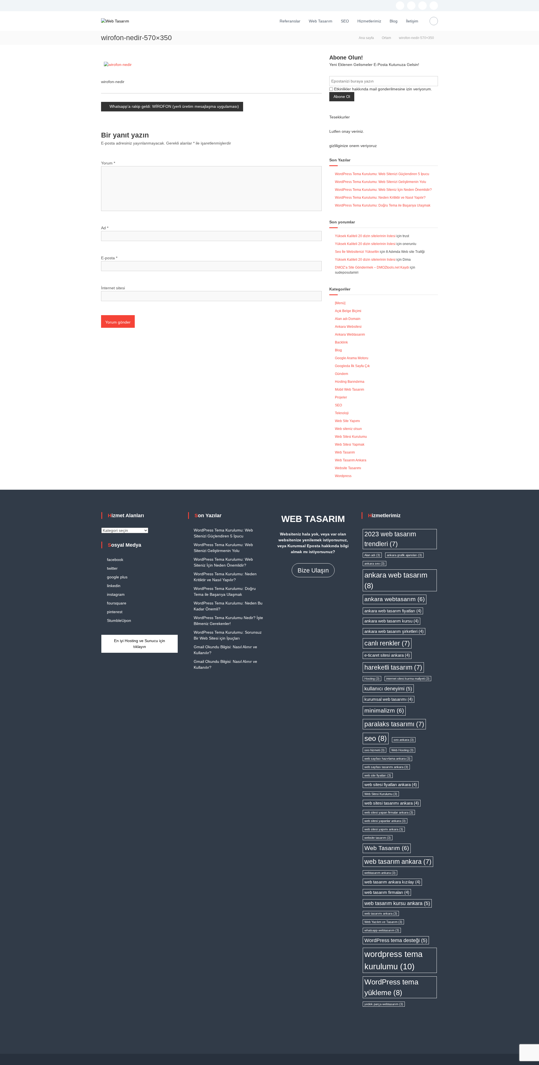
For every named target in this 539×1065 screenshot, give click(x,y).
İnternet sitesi (113, 288)
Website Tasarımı (348, 468)
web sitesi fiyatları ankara (390, 784)
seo (375, 738)
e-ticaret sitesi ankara (387, 655)
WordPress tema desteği (395, 940)
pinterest (114, 612)
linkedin (113, 585)
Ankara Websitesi (348, 327)
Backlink (341, 342)
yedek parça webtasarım (383, 1004)
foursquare (116, 603)
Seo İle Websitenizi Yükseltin (357, 252)
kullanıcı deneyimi (388, 688)
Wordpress (343, 476)
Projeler (341, 397)
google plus (117, 577)
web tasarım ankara (397, 861)
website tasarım (377, 837)
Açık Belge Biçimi (348, 311)
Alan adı (372, 555)
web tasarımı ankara (380, 913)
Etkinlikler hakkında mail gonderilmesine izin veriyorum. (382, 89)
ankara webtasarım (394, 599)
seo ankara (404, 739)
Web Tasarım (320, 21)
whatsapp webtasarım (381, 930)
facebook (115, 559)
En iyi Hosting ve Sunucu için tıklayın (139, 643)
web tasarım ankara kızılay (392, 882)
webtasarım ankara (380, 872)
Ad (104, 228)
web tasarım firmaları (386, 892)
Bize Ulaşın (313, 570)
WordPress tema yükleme (391, 987)
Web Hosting (402, 750)
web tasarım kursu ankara (397, 903)
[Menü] (340, 303)
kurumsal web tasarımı (388, 699)
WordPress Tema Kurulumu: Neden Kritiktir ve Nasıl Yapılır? (380, 198)
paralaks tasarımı (394, 724)
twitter (112, 568)
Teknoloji (342, 413)
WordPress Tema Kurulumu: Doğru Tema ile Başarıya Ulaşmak (382, 205)
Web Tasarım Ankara (350, 460)
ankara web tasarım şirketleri (394, 631)
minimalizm (384, 710)
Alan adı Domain (347, 319)
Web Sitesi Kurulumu (351, 437)
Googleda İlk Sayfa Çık (352, 366)
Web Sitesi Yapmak (349, 444)
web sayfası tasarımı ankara (386, 767)
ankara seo (374, 563)
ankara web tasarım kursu (391, 621)
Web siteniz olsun (348, 429)
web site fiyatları (377, 775)
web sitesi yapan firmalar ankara (388, 812)
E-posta (109, 258)
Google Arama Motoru (351, 358)
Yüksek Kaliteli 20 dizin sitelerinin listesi (365, 236)
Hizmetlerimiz (369, 21)
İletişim (412, 21)
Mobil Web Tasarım (349, 389)
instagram (116, 594)
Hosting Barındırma (349, 382)
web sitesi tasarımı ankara (391, 803)
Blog (394, 21)
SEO (345, 21)
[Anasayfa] (269, 21)
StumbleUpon (119, 620)
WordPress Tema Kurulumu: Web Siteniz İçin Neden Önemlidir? (383, 190)
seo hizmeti (374, 750)
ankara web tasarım (396, 580)
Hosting (372, 678)
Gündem (341, 374)
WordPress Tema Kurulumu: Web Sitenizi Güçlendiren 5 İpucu (382, 174)
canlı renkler (387, 643)
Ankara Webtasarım (350, 334)
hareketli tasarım (393, 667)
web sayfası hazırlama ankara (387, 758)
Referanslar (290, 21)
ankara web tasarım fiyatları (392, 611)
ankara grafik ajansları (404, 555)
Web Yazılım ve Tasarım (383, 922)
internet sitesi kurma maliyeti (408, 678)
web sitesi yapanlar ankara (385, 821)
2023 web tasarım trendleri (390, 539)
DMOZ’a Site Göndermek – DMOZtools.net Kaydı (372, 267)
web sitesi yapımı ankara (383, 829)
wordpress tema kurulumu (393, 960)
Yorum (108, 163)
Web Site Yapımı (347, 421)
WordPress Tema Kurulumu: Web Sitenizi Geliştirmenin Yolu (380, 182)
